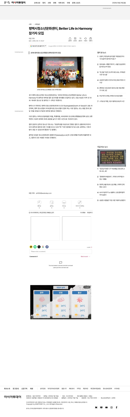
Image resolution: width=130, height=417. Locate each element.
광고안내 (16, 389)
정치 (43, 3)
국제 (68, 3)
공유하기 (70, 40)
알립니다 (64, 389)
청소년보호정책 (107, 389)
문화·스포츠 (76, 3)
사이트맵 (116, 389)
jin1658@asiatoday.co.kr (44, 193)
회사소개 (7, 389)
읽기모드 (75, 40)
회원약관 (85, 389)
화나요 (64, 202)
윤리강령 (42, 389)
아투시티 (61, 3)
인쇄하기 (90, 40)
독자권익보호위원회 (53, 389)
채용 (31, 389)
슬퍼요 (52, 202)
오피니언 (37, 3)
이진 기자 (32, 38)
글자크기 (80, 40)
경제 (54, 3)
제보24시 (72, 389)
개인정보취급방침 (95, 389)
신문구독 (24, 389)
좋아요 (39, 202)
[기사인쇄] (90, 38)
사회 (49, 3)
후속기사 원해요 (80, 202)
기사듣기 (85, 40)
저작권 (79, 389)
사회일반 (37, 24)
